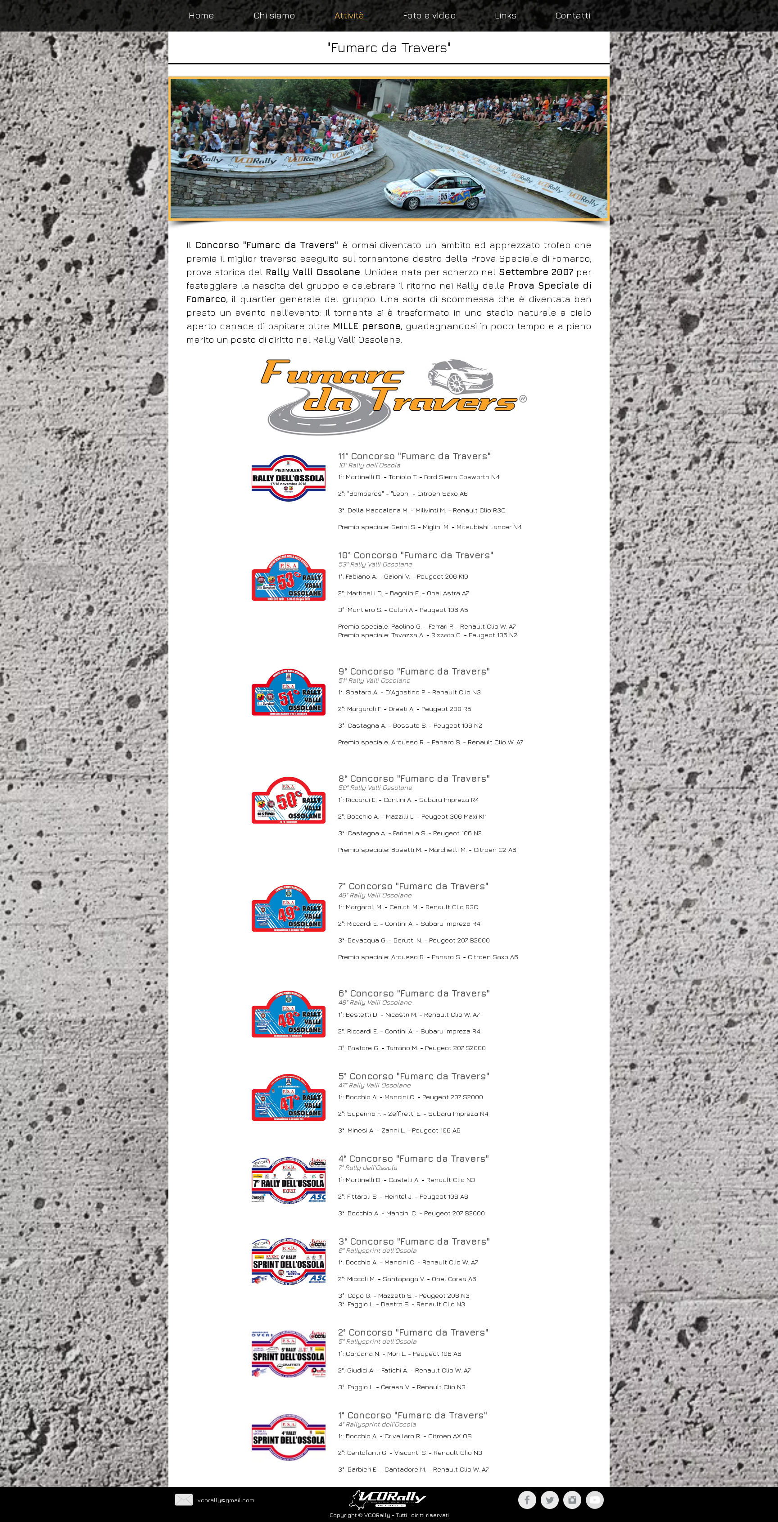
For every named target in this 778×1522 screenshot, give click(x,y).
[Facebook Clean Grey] (527, 1500)
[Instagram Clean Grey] (572, 1500)
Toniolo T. (403, 476)
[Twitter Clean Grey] (550, 1500)
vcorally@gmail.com (226, 1500)
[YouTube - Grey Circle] (595, 1500)
